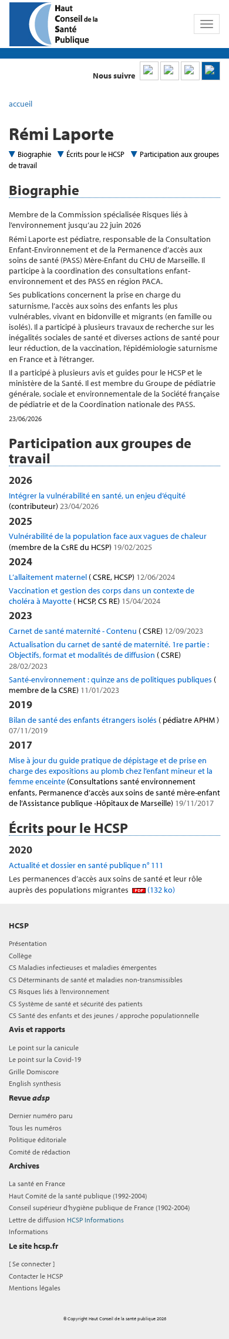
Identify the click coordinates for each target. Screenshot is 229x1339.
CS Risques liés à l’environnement (59, 991)
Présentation (28, 943)
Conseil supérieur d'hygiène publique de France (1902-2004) (99, 1207)
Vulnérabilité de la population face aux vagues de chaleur (108, 541)
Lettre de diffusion (66, 1219)
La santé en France (37, 1183)
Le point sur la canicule (44, 1047)
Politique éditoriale (37, 1139)
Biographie (34, 154)
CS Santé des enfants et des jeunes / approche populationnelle (104, 1015)
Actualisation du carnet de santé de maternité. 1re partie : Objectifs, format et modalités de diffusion (109, 655)
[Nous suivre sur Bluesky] (169, 71)
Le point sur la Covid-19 (45, 1059)
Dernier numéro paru (41, 1115)
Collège (20, 955)
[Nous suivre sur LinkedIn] (149, 71)
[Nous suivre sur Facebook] (190, 71)
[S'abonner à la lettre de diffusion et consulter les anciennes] (210, 71)
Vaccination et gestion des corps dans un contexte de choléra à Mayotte (101, 595)
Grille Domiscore (34, 1071)
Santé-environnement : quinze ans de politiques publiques (112, 684)
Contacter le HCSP (36, 1276)
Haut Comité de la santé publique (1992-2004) (78, 1195)
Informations (28, 1231)
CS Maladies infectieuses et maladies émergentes (83, 967)
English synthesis (35, 1083)
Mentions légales (34, 1287)
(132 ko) (160, 889)
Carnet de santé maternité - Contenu (106, 631)
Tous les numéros (35, 1127)
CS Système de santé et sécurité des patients (76, 1003)
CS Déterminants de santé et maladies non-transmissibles (96, 979)
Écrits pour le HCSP (95, 154)
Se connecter (31, 1263)
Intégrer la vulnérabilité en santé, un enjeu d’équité (97, 500)
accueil (20, 103)
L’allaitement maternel (92, 577)
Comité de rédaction (39, 1151)
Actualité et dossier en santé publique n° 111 (86, 865)
